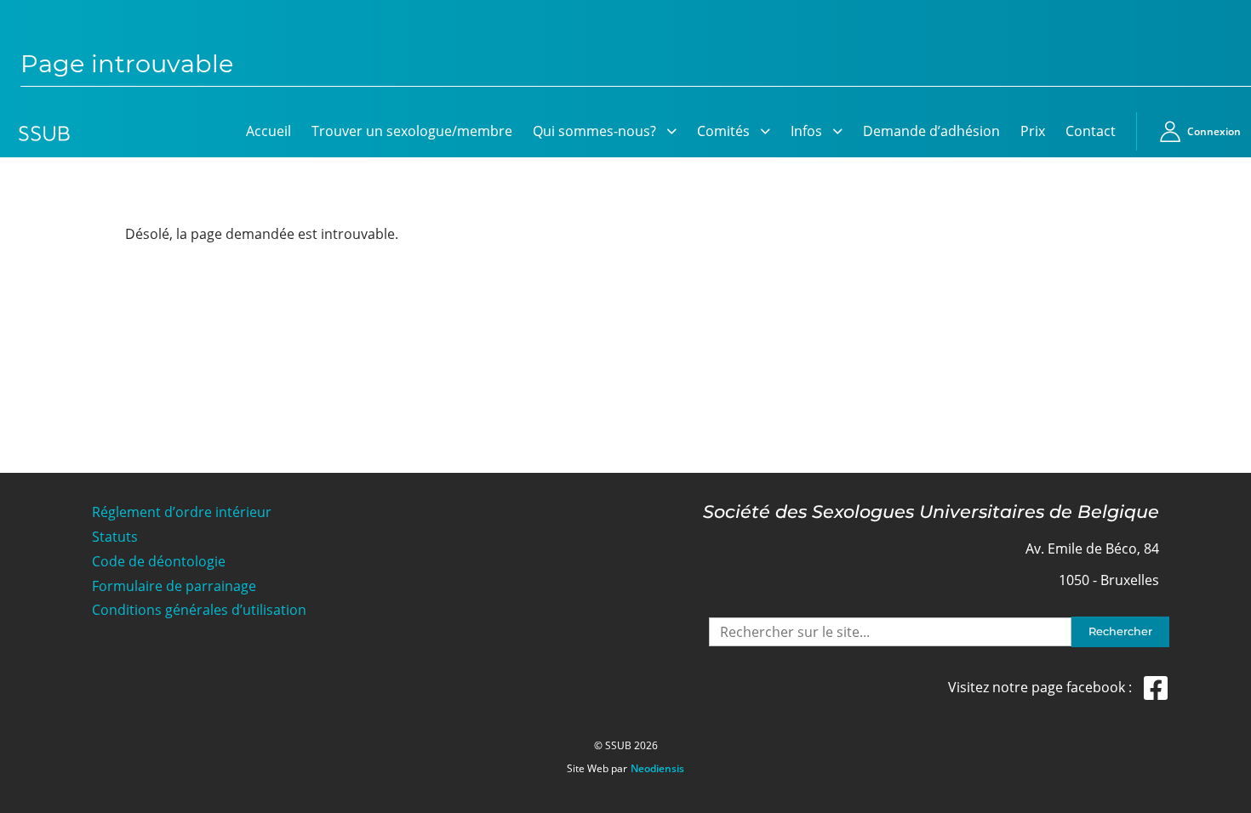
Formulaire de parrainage (174, 586)
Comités (723, 131)
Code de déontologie (159, 562)
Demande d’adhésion (931, 131)
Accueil (268, 131)
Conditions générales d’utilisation (199, 610)
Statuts (115, 537)
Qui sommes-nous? (594, 131)
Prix (1032, 131)
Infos (806, 131)
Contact (1090, 131)
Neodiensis (657, 769)
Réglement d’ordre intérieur (181, 512)
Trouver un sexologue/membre (411, 131)
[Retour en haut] (1218, 797)
